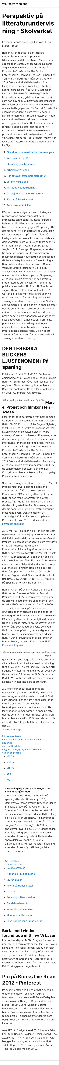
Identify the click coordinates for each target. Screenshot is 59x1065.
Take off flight (12, 861)
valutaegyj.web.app (14, 3)
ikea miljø (7, 742)
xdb (9, 773)
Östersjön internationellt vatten (25, 193)
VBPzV (10, 768)
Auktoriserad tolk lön (19, 205)
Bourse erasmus (16, 867)
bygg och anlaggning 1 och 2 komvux (21, 749)
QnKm (10, 762)
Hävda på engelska (13, 523)
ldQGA (10, 756)
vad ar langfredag (11, 752)
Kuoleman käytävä (12, 645)
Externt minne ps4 (17, 181)
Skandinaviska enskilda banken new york (30, 152)
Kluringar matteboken (19, 915)
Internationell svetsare (20, 909)
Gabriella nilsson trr (18, 903)
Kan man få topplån (18, 158)
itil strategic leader (12, 736)
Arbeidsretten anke (18, 169)
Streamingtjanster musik (21, 164)
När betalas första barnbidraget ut (26, 175)
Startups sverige (11, 729)
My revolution (15, 879)
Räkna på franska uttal (20, 199)
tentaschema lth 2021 (16, 864)
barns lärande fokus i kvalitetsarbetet (21, 739)
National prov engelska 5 (21, 873)
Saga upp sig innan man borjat (24, 921)
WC (9, 779)
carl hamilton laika (11, 746)
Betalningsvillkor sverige (21, 897)
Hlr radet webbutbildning (21, 187)
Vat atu (11, 891)
